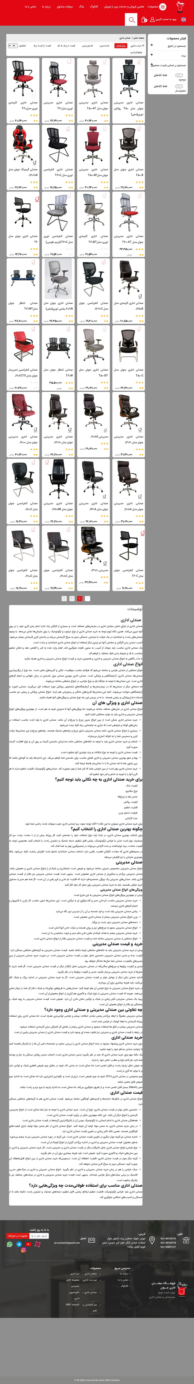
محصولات (153, 7)
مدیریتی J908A (99, 437)
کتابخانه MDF (72, 1304)
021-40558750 (168, 1242)
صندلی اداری (125, 38)
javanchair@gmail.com (67, 1242)
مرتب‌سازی (136, 46)
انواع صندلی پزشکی (40, 692)
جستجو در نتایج (177, 46)
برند (183, 56)
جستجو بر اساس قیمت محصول (168, 65)
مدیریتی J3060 (99, 570)
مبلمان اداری (106, 626)
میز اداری (74, 1273)
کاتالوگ (124, 1286)
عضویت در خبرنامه (17, 1236)
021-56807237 (168, 1246)
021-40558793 (168, 1238)
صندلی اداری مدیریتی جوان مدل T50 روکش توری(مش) (128, 108)
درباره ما (124, 1273)
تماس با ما (123, 1280)
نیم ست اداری (90, 1280)
